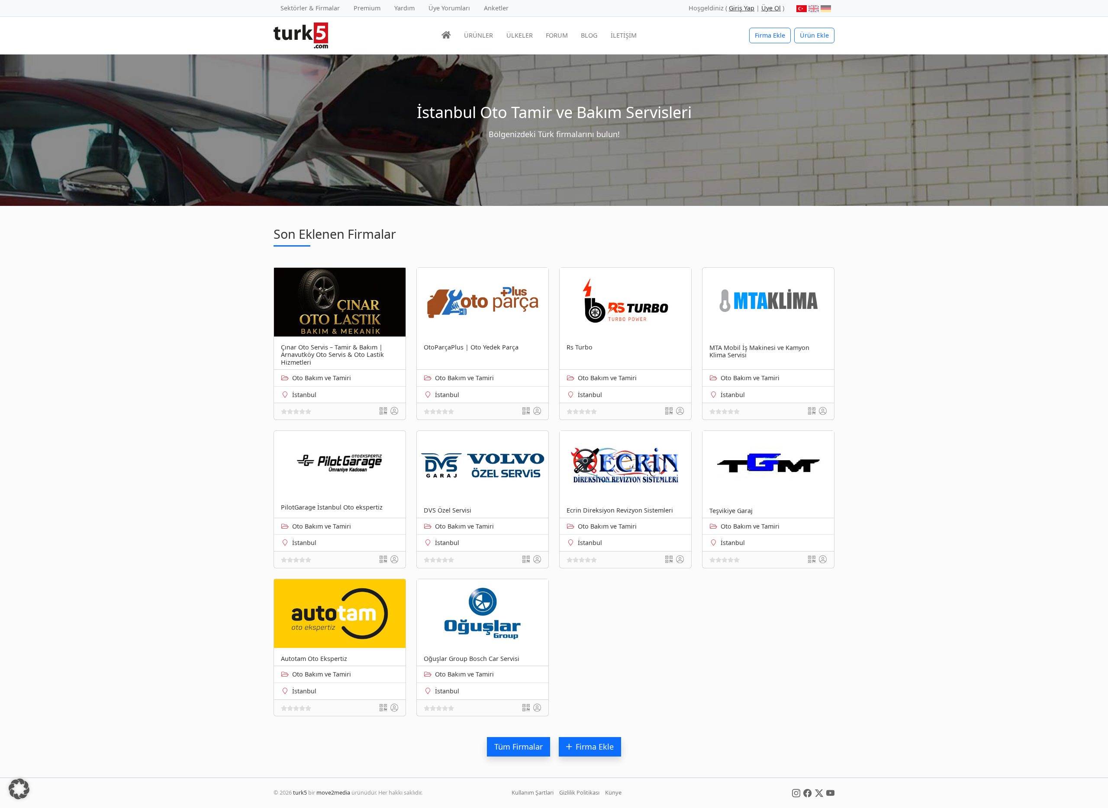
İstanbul (304, 395)
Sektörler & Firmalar (310, 8)
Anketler (496, 8)
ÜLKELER (519, 35)
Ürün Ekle (814, 35)
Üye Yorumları (449, 8)
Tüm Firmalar (518, 746)
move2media (333, 792)
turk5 (300, 792)
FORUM (557, 35)
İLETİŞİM (624, 35)
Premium (367, 8)
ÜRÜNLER (478, 35)
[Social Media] (796, 792)
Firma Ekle (770, 35)
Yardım (404, 8)
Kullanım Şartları (533, 792)
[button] (19, 789)
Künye (613, 792)
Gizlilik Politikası (579, 792)
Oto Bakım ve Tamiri (321, 378)
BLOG (589, 35)
